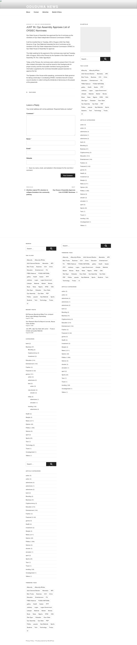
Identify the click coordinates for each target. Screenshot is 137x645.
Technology (97, 110)
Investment (83, 177)
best (29, 383)
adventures (83, 131)
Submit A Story (57, 12)
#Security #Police (94, 70)
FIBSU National (85, 84)
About (28, 12)
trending (82, 218)
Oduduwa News (42, 6)
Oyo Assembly (85, 104)
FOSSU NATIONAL (98, 84)
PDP (102, 104)
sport (81, 204)
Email (28, 148)
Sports (107, 107)
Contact (36, 12)
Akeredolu (100, 74)
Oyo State (95, 104)
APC (106, 74)
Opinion (82, 187)
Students (84, 110)
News (88, 97)
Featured (32, 92)
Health (90, 87)
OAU (106, 97)
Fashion (82, 163)
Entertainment (94, 80)
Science (82, 194)
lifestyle (82, 180)
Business (93, 77)
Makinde (91, 94)
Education (84, 80)
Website (29, 158)
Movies (105, 94)
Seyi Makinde (99, 107)
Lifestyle (83, 94)
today (29, 397)
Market (98, 94)
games (82, 170)
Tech (90, 110)
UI (82, 114)
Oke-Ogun (84, 100)
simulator (83, 201)
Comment (30, 113)
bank (81, 142)
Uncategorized (84, 222)
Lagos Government (100, 90)
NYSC (101, 97)
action (82, 125)
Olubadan (93, 100)
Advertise (45, 12)
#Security (84, 70)
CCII (100, 77)
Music (83, 97)
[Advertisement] (95, 39)
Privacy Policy (30, 641)
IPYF (101, 87)
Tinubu (106, 110)
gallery (83, 87)
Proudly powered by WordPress (44, 641)
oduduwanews (45, 24)
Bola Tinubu (84, 77)
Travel (82, 215)
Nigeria (95, 97)
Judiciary (84, 90)
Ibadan (96, 87)
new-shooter (31, 390)
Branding (83, 145)
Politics (83, 107)
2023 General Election (88, 74)
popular (90, 107)
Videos (82, 225)
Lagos (91, 90)
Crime (105, 77)
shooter (82, 198)
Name (28, 139)
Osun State (101, 100)
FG (101, 80)
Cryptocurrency (84, 152)
